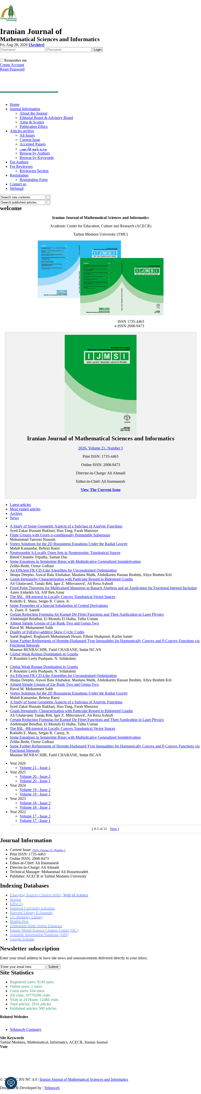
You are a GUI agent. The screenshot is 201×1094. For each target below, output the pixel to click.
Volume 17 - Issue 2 (35, 816)
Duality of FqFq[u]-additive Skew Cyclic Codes (47, 632)
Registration (19, 175)
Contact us (18, 184)
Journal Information (25, 109)
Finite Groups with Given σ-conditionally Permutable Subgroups (60, 535)
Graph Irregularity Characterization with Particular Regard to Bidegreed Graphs (71, 579)
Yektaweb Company (25, 1029)
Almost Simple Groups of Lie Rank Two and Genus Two (54, 623)
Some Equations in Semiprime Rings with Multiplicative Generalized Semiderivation (75, 561)
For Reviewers (21, 166)
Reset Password (12, 69)
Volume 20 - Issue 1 (35, 781)
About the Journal (33, 113)
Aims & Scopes (32, 122)
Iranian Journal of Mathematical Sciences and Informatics (84, 1079)
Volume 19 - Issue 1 (35, 794)
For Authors (19, 162)
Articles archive (22, 131)
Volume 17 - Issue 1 (35, 820)
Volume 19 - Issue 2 (35, 790)
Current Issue (30, 140)
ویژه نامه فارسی (33, 149)
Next (114, 829)
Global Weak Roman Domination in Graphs (44, 654)
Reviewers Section (34, 171)
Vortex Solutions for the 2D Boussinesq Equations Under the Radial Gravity (69, 544)
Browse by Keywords (37, 158)
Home (14, 104)
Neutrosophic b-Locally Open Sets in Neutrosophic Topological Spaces (65, 553)
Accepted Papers (33, 144)
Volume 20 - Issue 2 (35, 776)
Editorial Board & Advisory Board (46, 118)
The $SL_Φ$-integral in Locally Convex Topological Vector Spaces (62, 597)
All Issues (27, 135)
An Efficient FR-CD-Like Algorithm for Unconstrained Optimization (63, 570)
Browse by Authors (35, 153)
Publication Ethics (34, 126)
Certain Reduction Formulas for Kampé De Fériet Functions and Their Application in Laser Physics (87, 614)
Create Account (12, 65)
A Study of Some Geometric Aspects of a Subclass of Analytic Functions (66, 526)
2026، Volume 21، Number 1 (100, 448)
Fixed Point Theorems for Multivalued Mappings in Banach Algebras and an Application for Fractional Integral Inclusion (103, 588)
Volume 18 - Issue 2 (35, 803)
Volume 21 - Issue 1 (35, 768)
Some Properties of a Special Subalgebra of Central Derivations (59, 605)
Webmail (17, 188)
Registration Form (34, 180)
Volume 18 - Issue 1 (35, 807)
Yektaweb (52, 1088)
